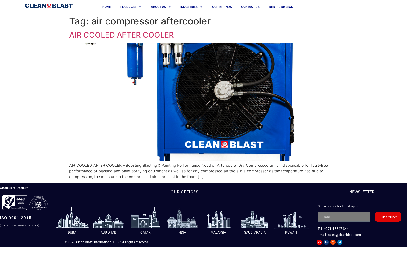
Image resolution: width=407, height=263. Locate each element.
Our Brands (222, 6)
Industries (189, 6)
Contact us (250, 6)
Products (128, 6)
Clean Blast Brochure (14, 188)
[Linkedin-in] (326, 242)
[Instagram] (333, 242)
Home (106, 6)
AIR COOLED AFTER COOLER (121, 35)
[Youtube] (319, 242)
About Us (158, 6)
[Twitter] (339, 242)
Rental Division (281, 6)
